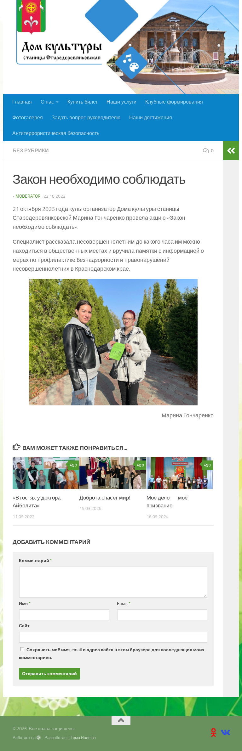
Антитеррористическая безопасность (55, 133)
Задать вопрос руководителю (86, 118)
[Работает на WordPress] (39, 738)
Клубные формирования (174, 102)
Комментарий (35, 560)
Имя (25, 603)
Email (123, 603)
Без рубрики (31, 151)
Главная (22, 102)
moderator (28, 196)
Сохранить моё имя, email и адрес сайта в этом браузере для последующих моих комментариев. (112, 653)
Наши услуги (121, 102)
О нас (47, 102)
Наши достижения (150, 118)
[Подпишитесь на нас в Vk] (225, 732)
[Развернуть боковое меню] (231, 150)
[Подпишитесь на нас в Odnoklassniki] (213, 732)
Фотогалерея (27, 118)
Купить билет (82, 102)
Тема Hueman (83, 737)
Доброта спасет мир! (104, 497)
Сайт (24, 626)
